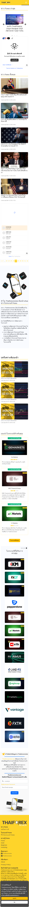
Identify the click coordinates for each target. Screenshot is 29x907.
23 (6, 261)
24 (9, 261)
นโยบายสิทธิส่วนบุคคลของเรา (10, 895)
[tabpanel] (14, 23)
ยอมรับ (14, 898)
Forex (3, 840)
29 (20, 261)
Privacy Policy (6, 864)
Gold (2, 843)
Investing (4, 847)
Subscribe (14, 792)
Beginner (4, 845)
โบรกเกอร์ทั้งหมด (14, 540)
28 (18, 261)
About (3, 862)
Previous (3, 24)
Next (25, 24)
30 (22, 261)
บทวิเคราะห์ (5, 829)
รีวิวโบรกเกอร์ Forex (8, 835)
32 (27, 261)
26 (13, 261)
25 (11, 261)
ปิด (14, 902)
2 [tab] (14, 35)
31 (25, 261)
